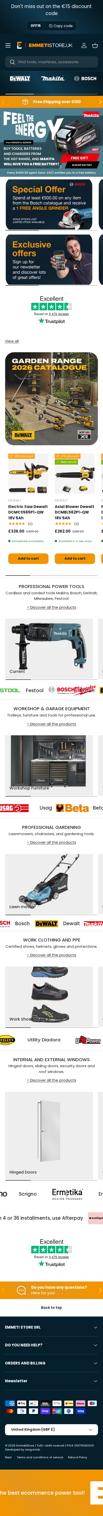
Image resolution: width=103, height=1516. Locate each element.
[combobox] (51, 61)
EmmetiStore (25, 1445)
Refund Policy (77, 1457)
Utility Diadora (64, 1040)
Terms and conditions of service (40, 1457)
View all (12, 341)
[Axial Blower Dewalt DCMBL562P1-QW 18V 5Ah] (75, 474)
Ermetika (80, 1194)
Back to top (51, 1307)
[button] (95, 45)
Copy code (63, 25)
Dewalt (41, 924)
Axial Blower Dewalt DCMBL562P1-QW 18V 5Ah (74, 512)
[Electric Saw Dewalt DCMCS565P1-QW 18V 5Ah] (28, 474)
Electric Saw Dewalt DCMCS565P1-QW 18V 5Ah (28, 512)
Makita (43, 691)
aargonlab (32, 1450)
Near (8, 1457)
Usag (63, 808)
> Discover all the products (51, 607)
